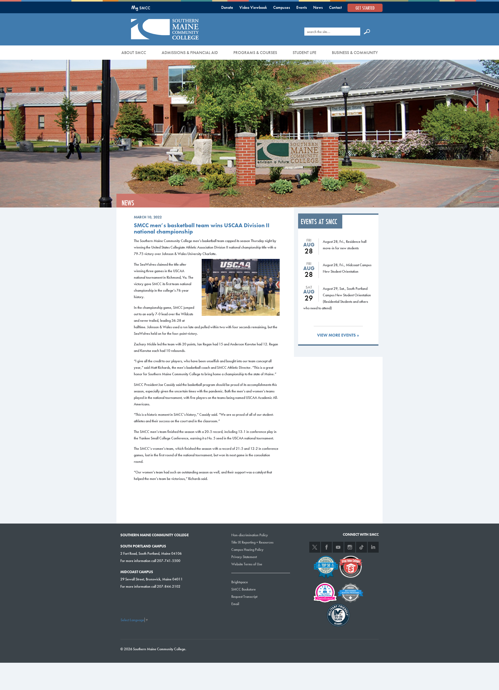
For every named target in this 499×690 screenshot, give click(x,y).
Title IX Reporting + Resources (252, 542)
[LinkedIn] (373, 547)
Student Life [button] (304, 52)
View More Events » (338, 335)
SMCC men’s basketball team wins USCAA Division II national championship (202, 229)
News (318, 7)
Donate (227, 7)
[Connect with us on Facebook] (326, 547)
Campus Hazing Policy (247, 549)
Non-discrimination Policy (249, 535)
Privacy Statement (244, 556)
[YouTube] (338, 547)
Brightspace (239, 582)
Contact (335, 7)
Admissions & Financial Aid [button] (190, 52)
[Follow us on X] (314, 547)
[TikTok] (361, 547)
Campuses (281, 7)
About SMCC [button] (133, 52)
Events (301, 7)
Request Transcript (244, 596)
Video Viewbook (253, 7)
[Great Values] (351, 566)
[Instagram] (349, 547)
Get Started (365, 7)
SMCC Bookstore (243, 589)
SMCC (140, 8)
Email (235, 603)
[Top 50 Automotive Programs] (326, 566)
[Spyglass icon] (367, 31)
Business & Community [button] (355, 52)
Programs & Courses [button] (255, 52)
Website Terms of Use (246, 564)
